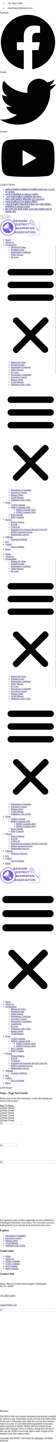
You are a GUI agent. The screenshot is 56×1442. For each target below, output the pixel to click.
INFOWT (39, 1438)
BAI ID (14, 839)
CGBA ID (15, 841)
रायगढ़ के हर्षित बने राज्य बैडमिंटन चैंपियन (21, 202)
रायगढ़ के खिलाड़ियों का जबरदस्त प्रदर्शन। (22, 194)
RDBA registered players (21, 846)
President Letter (17, 250)
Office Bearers (17, 255)
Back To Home (6, 1105)
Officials (9, 851)
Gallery (8, 858)
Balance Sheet (17, 379)
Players (8, 834)
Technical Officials (19, 853)
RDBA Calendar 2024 (26, 826)
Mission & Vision (18, 247)
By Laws (15, 257)
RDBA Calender (12, 1261)
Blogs (7, 863)
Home (8, 554)
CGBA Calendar (18, 819)
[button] (30, 309)
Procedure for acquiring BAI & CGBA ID (29, 843)
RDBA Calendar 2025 (26, 824)
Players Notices (17, 836)
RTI (7, 856)
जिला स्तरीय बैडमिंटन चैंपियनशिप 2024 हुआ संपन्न (25, 199)
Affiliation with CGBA (21, 384)
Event (7, 816)
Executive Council (19, 377)
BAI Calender (11, 1266)
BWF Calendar (17, 831)
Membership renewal (20, 848)
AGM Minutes (17, 382)
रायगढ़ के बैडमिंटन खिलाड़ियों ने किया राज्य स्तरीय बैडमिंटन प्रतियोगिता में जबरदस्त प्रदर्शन (28, 205)
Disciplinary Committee (21, 375)
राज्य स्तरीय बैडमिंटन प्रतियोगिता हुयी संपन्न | (23, 197)
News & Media (17, 861)
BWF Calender (11, 1268)
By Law (14, 1026)
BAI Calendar (17, 829)
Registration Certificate (21, 252)
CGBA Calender (12, 1263)
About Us (9, 556)
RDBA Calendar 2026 (20, 821)
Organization (11, 559)
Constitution (16, 1024)
